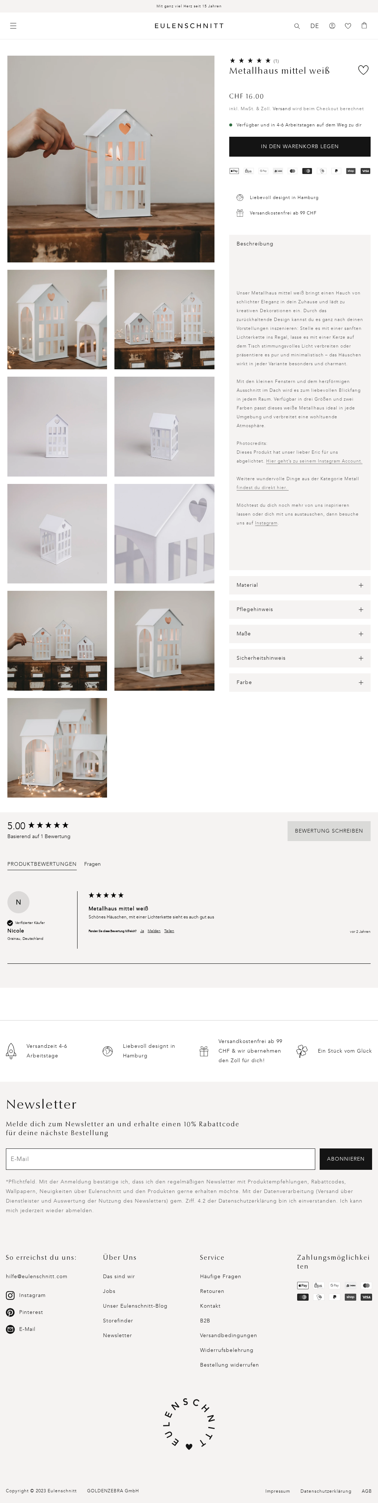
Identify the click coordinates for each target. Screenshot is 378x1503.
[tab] (42, 865)
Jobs (109, 1291)
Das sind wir (119, 1276)
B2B (205, 1321)
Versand (282, 108)
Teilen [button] (169, 931)
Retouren (212, 1291)
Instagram (266, 523)
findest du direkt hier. (263, 487)
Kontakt (210, 1306)
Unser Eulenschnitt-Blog (135, 1306)
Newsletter (117, 1335)
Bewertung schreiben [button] (329, 831)
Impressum (277, 1491)
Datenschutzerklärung (325, 1491)
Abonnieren (346, 1159)
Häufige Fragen (220, 1276)
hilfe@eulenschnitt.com (37, 1276)
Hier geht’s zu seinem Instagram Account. (314, 461)
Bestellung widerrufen (229, 1365)
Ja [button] (142, 931)
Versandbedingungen (228, 1335)
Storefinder (118, 1321)
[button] (297, 26)
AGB (367, 1491)
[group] (46, 826)
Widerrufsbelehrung (227, 1350)
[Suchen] (297, 26)
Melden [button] (154, 931)
